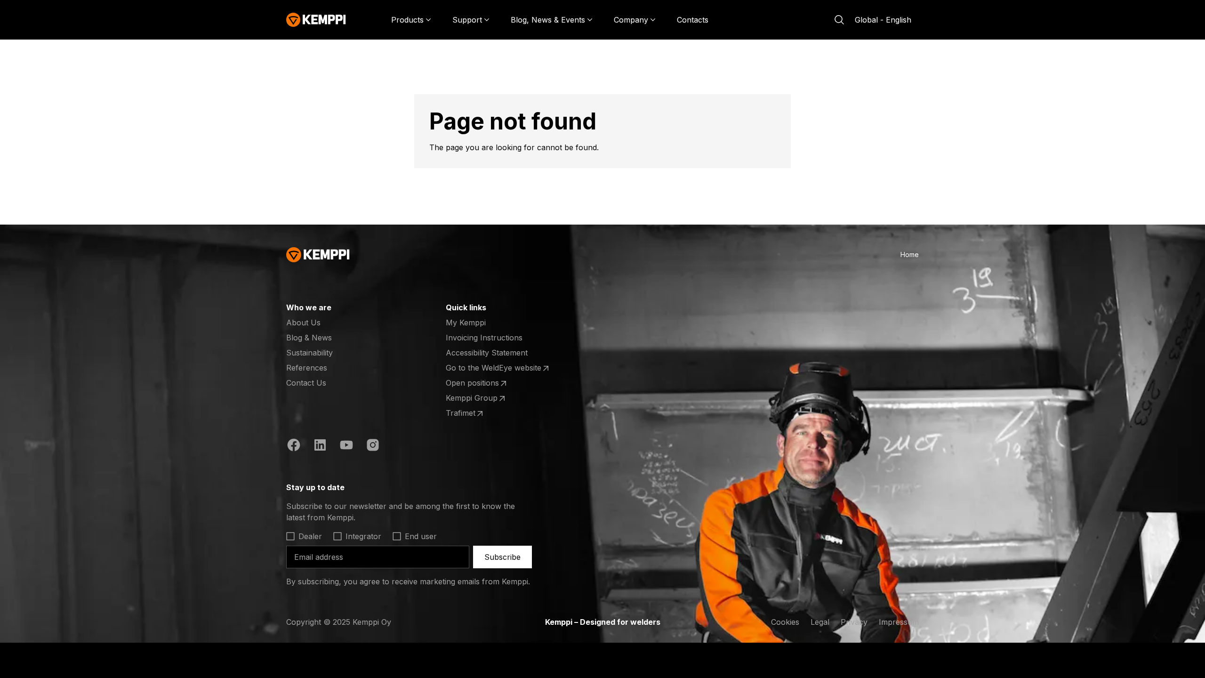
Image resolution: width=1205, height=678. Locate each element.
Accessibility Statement (487, 352)
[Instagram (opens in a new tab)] (372, 446)
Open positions (482, 383)
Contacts (692, 19)
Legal (820, 622)
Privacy (854, 622)
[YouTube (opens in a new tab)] (346, 446)
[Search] (839, 19)
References (306, 367)
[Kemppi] (316, 20)
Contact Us (306, 382)
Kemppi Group (482, 398)
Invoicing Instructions (484, 337)
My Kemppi (466, 322)
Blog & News (309, 337)
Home (909, 254)
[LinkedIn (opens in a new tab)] (320, 446)
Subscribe (502, 557)
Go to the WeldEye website (493, 368)
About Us (303, 322)
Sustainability (309, 352)
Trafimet (482, 413)
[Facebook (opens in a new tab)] (293, 446)
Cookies (785, 622)
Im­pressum (899, 622)
